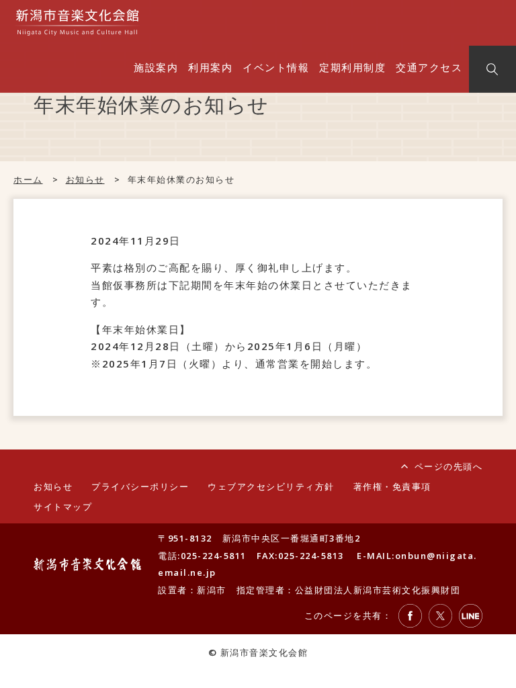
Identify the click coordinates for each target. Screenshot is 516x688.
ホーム (28, 179)
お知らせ (85, 179)
